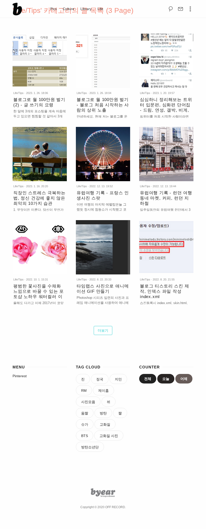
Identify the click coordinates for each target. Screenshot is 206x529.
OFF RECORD (115, 507)
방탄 (103, 413)
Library (85, 9)
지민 (118, 379)
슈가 (84, 424)
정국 (99, 379)
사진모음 (88, 402)
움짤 (84, 413)
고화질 (105, 424)
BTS (84, 436)
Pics (53, 9)
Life (100, 9)
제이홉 (103, 390)
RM (84, 390)
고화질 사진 (108, 436)
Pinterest (20, 376)
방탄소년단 (90, 447)
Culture (68, 9)
